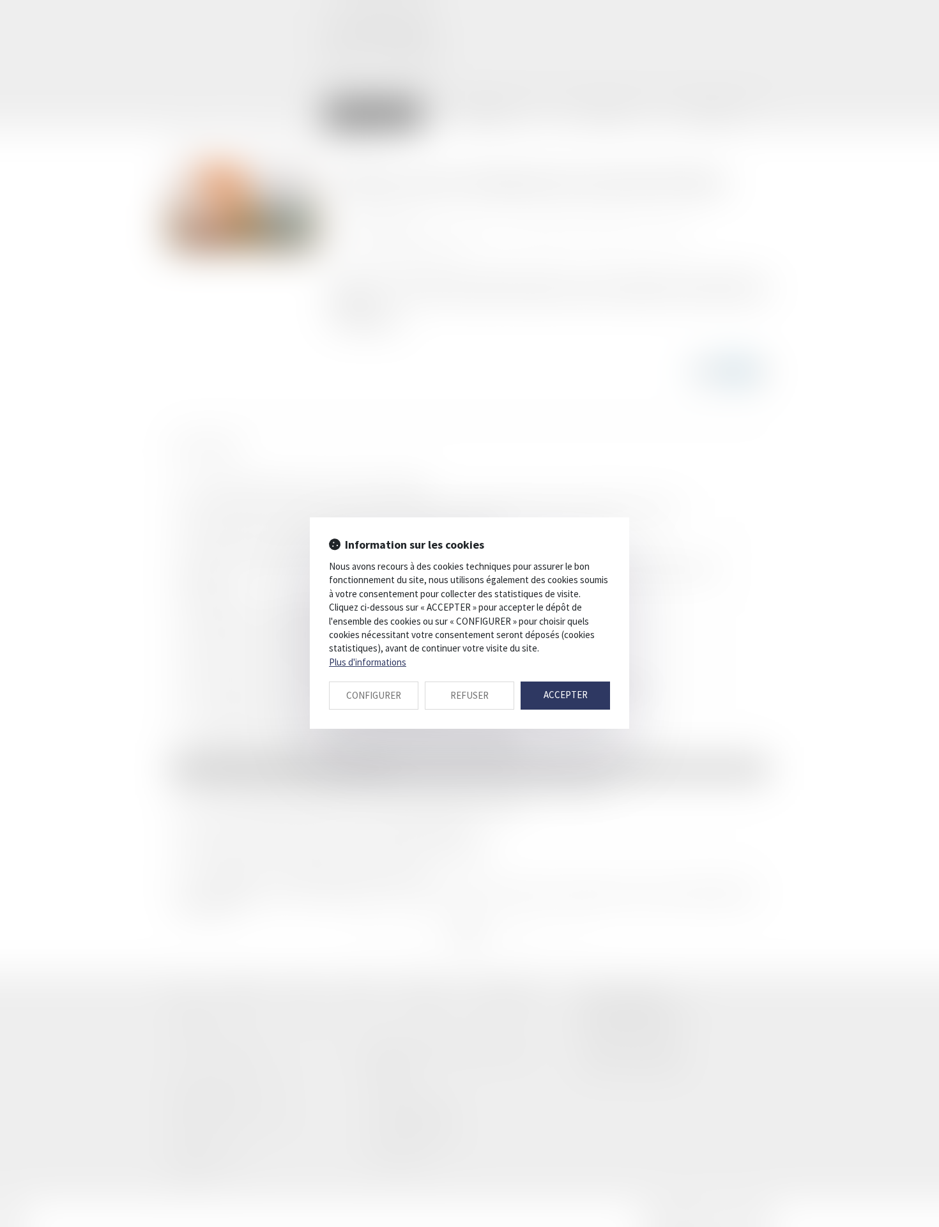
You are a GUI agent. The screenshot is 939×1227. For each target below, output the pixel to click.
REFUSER (469, 695)
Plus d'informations (367, 662)
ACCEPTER (566, 695)
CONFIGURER (373, 695)
